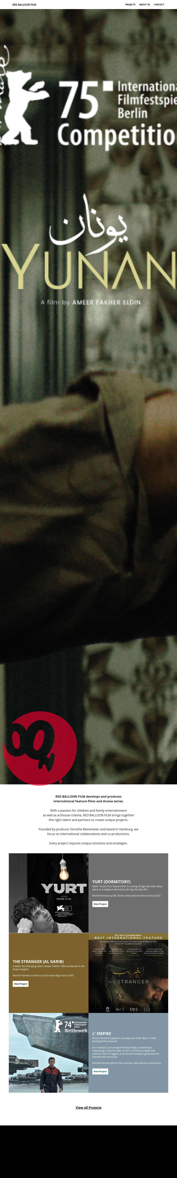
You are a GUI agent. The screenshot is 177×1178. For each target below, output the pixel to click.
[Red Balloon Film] (24, 4)
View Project (100, 904)
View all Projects (88, 1107)
